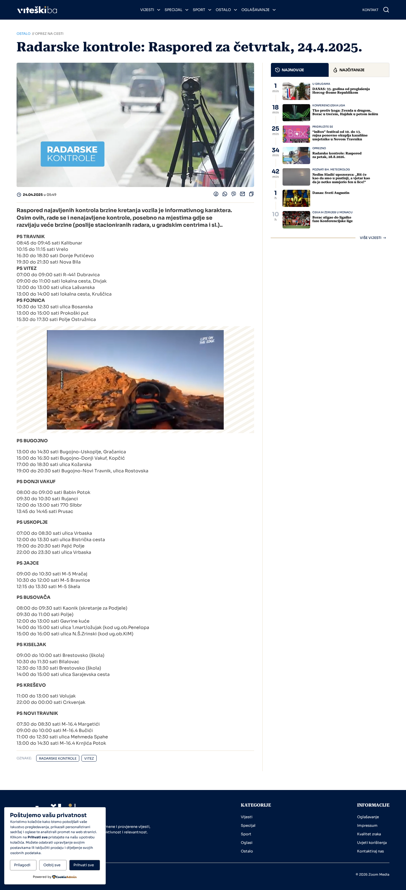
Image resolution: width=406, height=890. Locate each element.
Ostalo (223, 9)
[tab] (300, 70)
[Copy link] (251, 195)
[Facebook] (216, 195)
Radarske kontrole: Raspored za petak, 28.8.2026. (337, 155)
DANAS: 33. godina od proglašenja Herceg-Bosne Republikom (341, 90)
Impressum (367, 825)
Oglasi (246, 842)
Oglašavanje (255, 9)
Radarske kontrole (58, 758)
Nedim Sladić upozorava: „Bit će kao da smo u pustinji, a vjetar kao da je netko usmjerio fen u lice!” (341, 178)
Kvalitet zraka (369, 834)
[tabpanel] (330, 161)
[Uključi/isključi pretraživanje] (386, 9)
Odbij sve (51, 865)
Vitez (89, 758)
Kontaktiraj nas (370, 851)
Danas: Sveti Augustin (330, 193)
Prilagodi (22, 865)
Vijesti (147, 9)
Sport (199, 9)
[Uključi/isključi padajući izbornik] (158, 10)
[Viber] (233, 195)
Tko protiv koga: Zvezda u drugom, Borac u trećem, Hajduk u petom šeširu (345, 112)
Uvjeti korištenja (372, 842)
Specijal (173, 9)
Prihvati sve (83, 865)
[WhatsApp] (225, 195)
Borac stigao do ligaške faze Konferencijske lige (332, 219)
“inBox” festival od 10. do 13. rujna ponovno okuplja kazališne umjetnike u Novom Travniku (340, 135)
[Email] (242, 195)
